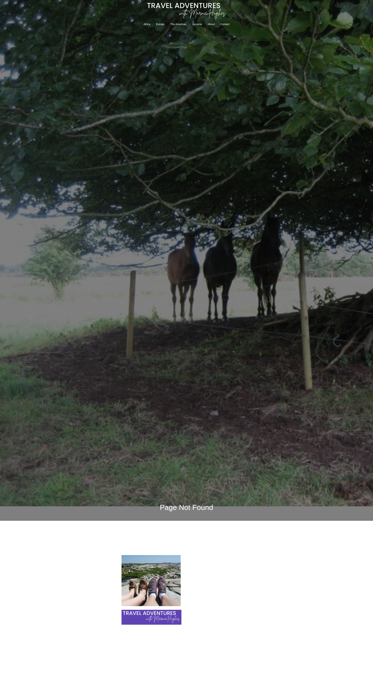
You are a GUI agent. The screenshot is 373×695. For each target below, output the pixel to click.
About (211, 24)
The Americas (178, 24)
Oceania (197, 24)
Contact (224, 24)
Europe (160, 24)
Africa (147, 24)
